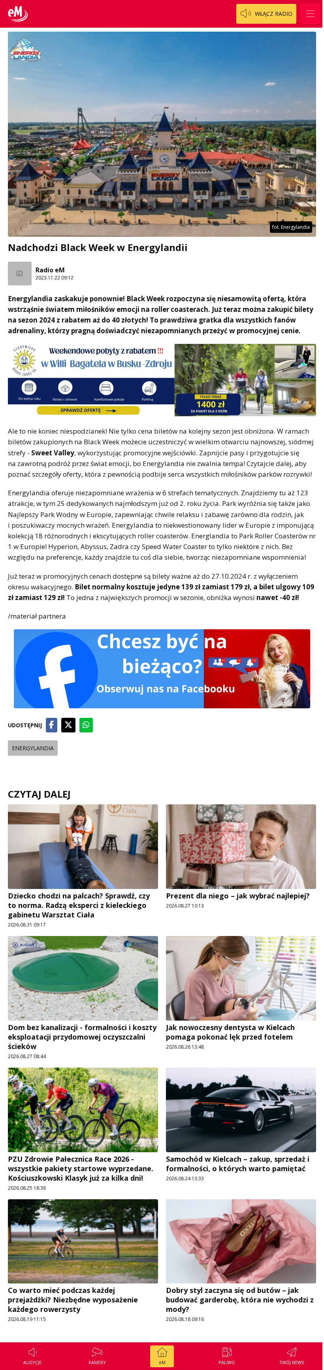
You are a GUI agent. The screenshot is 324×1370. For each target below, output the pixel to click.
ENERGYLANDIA (33, 748)
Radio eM (50, 270)
